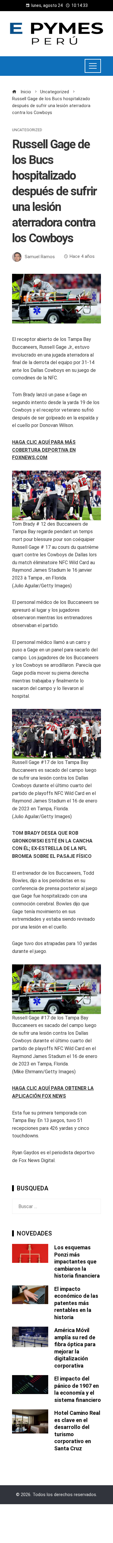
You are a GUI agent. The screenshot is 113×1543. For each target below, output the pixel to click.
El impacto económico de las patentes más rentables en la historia (76, 1303)
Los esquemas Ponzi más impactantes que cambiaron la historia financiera (77, 1261)
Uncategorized (27, 130)
